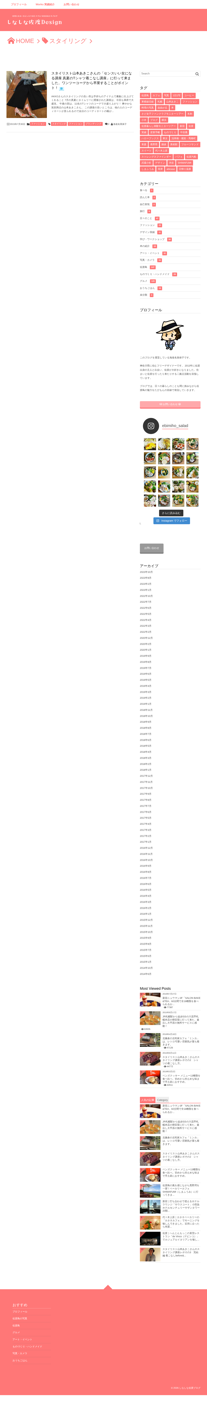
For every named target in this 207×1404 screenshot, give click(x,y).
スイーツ (146, 150)
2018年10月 (146, 716)
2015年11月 (146, 926)
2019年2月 (145, 697)
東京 (165, 138)
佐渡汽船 (191, 156)
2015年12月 (146, 920)
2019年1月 (145, 704)
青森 (144, 144)
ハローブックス (150, 138)
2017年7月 (145, 806)
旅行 (145, 211)
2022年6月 (145, 607)
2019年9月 (145, 656)
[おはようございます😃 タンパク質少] (150, 486)
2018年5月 (145, 745)
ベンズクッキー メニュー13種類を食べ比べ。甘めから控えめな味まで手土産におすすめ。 (182, 1078)
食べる (146, 190)
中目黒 (183, 132)
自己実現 (147, 204)
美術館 (173, 144)
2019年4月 (145, 686)
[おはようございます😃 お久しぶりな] (164, 458)
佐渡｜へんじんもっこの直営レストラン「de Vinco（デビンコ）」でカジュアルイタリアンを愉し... (181, 1236)
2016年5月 (145, 889)
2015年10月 (146, 932)
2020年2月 (145, 644)
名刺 (189, 113)
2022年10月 (146, 596)
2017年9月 (145, 793)
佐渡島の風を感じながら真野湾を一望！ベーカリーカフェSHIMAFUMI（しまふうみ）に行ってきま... (181, 1190)
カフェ (156, 95)
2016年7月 (145, 878)
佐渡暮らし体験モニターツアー (159, 126)
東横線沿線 (148, 101)
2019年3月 (145, 692)
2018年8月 (145, 728)
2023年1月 (145, 590)
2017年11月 (146, 782)
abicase (171, 169)
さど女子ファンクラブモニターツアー (163, 113)
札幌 (159, 101)
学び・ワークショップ (155, 239)
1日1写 (176, 95)
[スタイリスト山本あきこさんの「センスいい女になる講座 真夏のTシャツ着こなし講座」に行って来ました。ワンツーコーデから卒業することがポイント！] (26, 94)
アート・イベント (153, 253)
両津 (160, 169)
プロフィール (19, 4)
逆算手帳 (155, 132)
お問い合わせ (71, 4)
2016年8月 (145, 872)
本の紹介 (148, 246)
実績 (144, 132)
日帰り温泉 (185, 169)
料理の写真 (148, 107)
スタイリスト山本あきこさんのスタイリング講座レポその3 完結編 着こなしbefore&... (181, 1252)
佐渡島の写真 (20, 1318)
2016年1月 (145, 913)
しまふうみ (148, 169)
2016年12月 (146, 848)
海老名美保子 (120, 124)
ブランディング (93, 124)
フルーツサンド (190, 144)
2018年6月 (145, 740)
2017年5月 (145, 817)
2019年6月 (145, 673)
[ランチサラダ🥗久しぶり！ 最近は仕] (178, 444)
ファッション (38, 124)
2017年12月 (146, 776)
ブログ (154, 120)
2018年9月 (145, 721)
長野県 (153, 144)
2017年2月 (145, 836)
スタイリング (59, 124)
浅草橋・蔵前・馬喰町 (183, 138)
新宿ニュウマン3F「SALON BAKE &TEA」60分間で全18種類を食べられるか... (181, 1001)
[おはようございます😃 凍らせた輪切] (178, 458)
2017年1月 (145, 841)
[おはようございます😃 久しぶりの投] (150, 501)
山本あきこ (172, 101)
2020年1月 (145, 649)
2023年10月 (146, 572)
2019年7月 (145, 668)
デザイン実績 (150, 232)
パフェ (179, 156)
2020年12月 (146, 638)
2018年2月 (145, 764)
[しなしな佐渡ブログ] (34, 21)
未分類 (146, 294)
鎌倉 (164, 144)
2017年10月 (146, 788)
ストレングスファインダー (156, 156)
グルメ (147, 281)
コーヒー (189, 95)
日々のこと (149, 218)
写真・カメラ (150, 260)
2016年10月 (146, 860)
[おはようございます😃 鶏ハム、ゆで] (178, 472)
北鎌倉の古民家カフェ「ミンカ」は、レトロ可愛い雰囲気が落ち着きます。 (181, 1041)
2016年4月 (145, 896)
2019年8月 (145, 662)
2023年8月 (145, 577)
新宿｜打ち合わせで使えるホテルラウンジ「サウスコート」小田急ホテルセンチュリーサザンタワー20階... (181, 1206)
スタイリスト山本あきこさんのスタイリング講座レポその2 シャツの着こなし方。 (181, 1060)
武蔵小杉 (146, 162)
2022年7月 (145, 601)
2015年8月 (145, 944)
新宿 (182, 126)
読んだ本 (147, 197)
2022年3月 (145, 625)
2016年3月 (145, 902)
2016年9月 (145, 865)
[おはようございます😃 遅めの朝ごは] (164, 472)
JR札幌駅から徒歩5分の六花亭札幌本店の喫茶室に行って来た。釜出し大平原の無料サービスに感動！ (181, 1021)
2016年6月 (145, 884)
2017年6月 (145, 812)
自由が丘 (162, 107)
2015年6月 (145, 956)
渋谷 (171, 162)
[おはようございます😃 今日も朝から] (192, 501)
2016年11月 (146, 854)
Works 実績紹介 (45, 4)
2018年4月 (145, 752)
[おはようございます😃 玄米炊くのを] (192, 458)
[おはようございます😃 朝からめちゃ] (192, 486)
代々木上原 (161, 150)
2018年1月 (145, 769)
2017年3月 (145, 830)
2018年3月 (145, 758)
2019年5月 (145, 680)
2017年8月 (145, 800)
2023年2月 (145, 583)
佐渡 (191, 126)
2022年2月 (145, 631)
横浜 (164, 120)
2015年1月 (145, 961)
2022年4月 (145, 620)
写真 (166, 95)
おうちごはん (150, 288)
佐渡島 (145, 95)
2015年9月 (145, 937)
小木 (144, 120)
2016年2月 (145, 908)
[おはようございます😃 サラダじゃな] (150, 458)
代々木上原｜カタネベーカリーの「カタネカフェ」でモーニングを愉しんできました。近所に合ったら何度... (181, 1222)
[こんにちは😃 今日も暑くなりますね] (192, 472)
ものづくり (170, 132)
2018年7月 (145, 734)
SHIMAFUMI (184, 162)
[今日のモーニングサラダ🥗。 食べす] (164, 501)
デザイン (160, 162)
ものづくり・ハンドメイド (158, 274)
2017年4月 (145, 824)
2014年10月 (146, 968)
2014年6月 (145, 974)
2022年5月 (145, 614)
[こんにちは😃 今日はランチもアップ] (150, 472)
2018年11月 (146, 710)
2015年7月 (145, 950)
